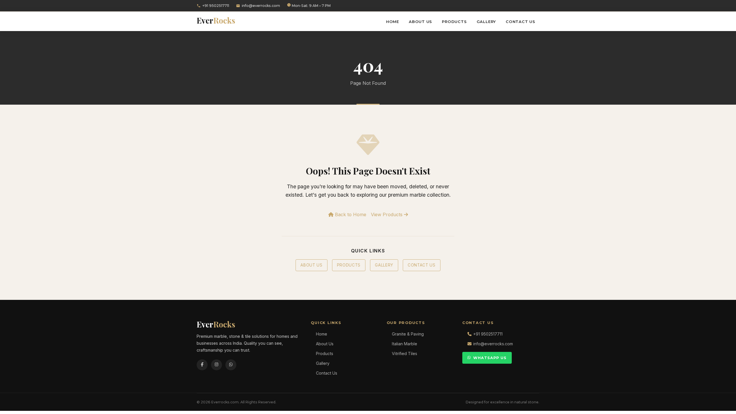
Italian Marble (404, 343)
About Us (420, 21)
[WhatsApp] (230, 364)
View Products (387, 214)
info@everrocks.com (261, 5)
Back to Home (350, 214)
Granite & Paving (408, 333)
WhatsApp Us (490, 358)
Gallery (486, 21)
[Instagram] (216, 364)
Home (392, 21)
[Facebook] (202, 364)
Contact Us (520, 21)
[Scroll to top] (721, 405)
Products (454, 21)
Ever (216, 20)
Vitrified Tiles (404, 353)
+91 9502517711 (215, 5)
